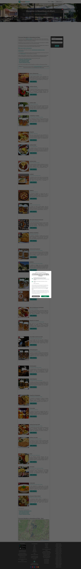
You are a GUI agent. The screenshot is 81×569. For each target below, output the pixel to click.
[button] (40, 283)
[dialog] (40, 284)
